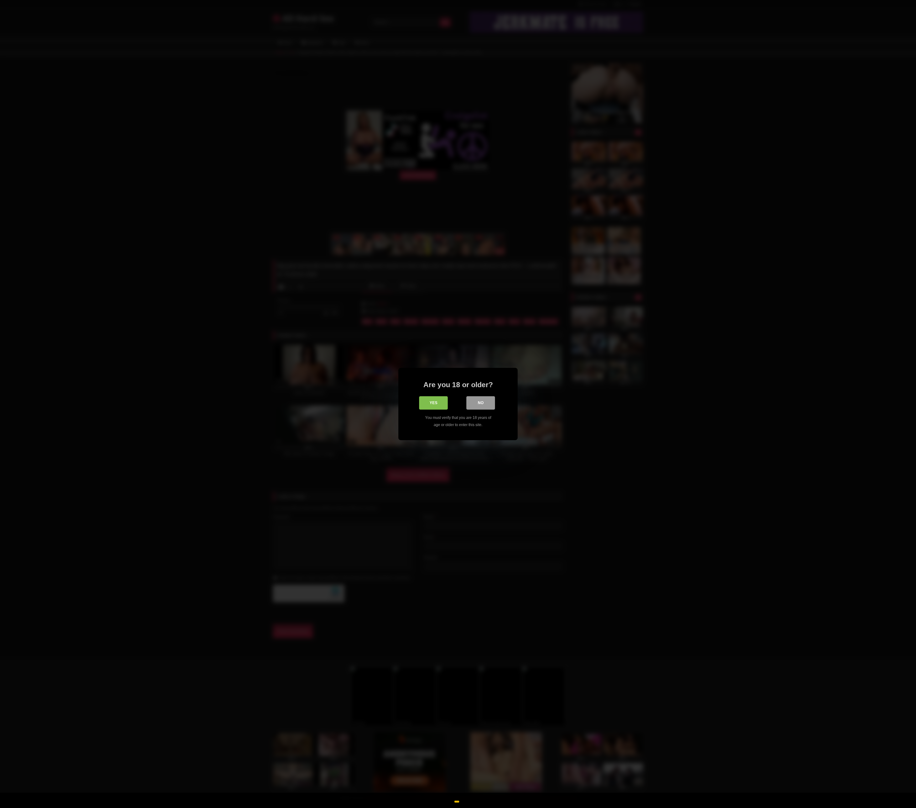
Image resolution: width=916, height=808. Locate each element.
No (481, 403)
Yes (433, 403)
